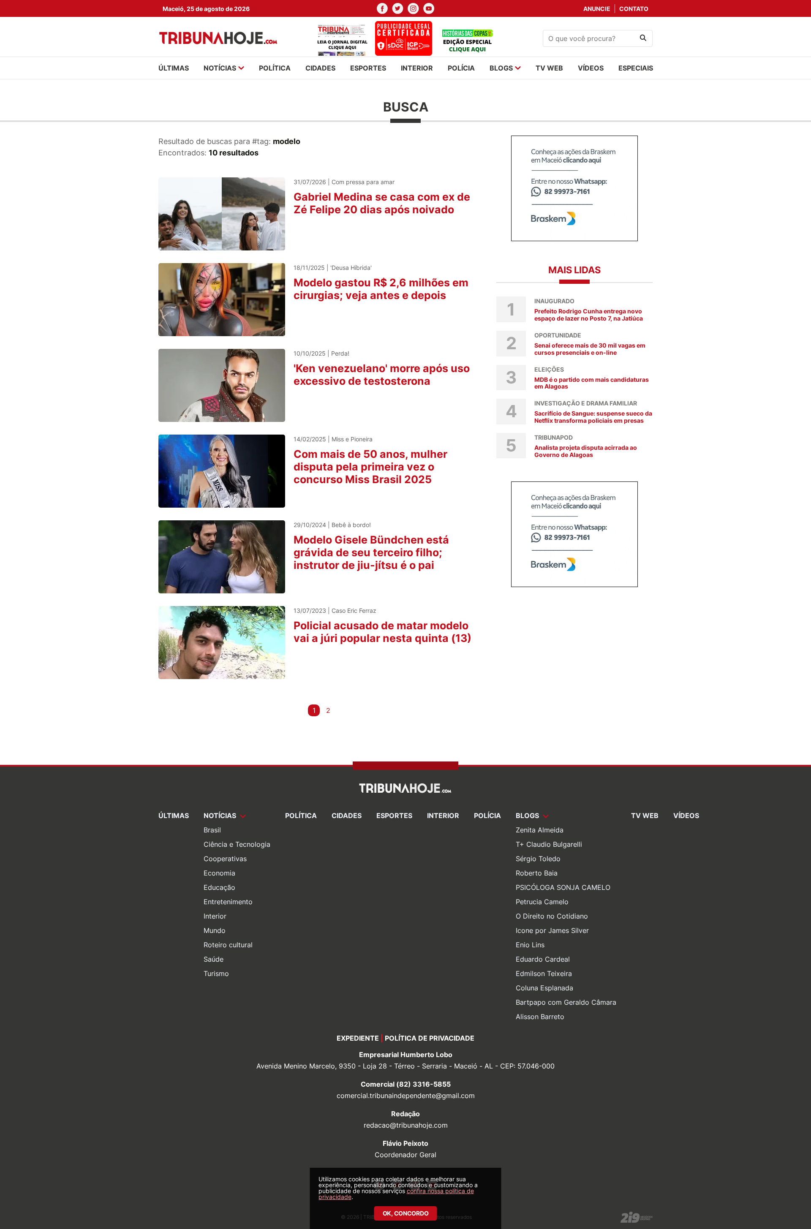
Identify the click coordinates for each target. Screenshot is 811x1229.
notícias (220, 68)
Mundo (215, 930)
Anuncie (596, 8)
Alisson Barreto (540, 1016)
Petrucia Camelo (542, 901)
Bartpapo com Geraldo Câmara (566, 1002)
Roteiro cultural (228, 945)
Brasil (212, 830)
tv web (549, 68)
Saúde (213, 959)
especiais (635, 68)
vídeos (591, 68)
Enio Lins (530, 945)
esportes (368, 68)
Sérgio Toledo (538, 858)
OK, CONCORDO (406, 1213)
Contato (633, 8)
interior (417, 68)
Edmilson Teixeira (544, 973)
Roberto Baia (537, 873)
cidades (320, 68)
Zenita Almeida (539, 830)
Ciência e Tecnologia (237, 844)
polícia (461, 68)
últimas (173, 68)
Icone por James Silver (552, 930)
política (275, 68)
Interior (215, 916)
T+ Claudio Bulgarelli (549, 844)
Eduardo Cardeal (543, 959)
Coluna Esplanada (544, 988)
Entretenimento (228, 901)
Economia (219, 873)
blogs (501, 68)
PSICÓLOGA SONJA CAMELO (563, 887)
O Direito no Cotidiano (552, 916)
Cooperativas (225, 858)
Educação (219, 887)
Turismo (216, 973)
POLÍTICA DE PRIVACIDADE (429, 1038)
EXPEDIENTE (358, 1038)
